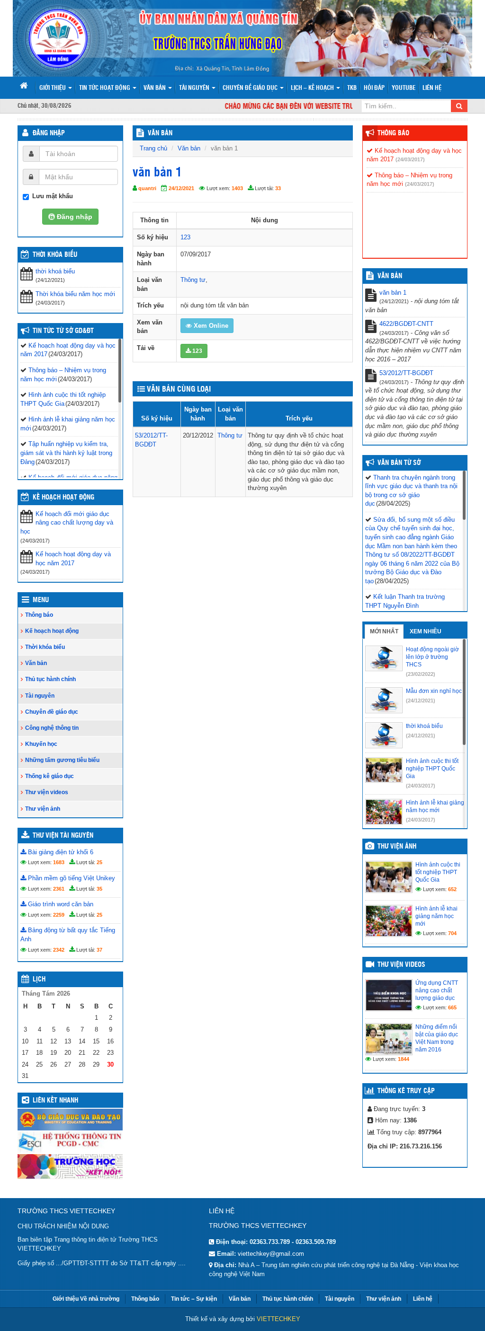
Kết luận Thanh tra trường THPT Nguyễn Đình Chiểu (405, 605)
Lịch (39, 979)
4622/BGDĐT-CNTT (406, 323)
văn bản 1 (392, 292)
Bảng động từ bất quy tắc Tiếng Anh (67, 935)
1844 (403, 1059)
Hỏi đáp (374, 88)
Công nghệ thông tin (52, 728)
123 (185, 237)
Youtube (403, 88)
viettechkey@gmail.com (271, 1253)
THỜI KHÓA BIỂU (55, 255)
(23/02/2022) (420, 674)
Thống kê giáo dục (49, 776)
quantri (147, 188)
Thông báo (39, 615)
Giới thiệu (53, 88)
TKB (352, 88)
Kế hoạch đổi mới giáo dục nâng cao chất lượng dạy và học (66, 522)
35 (99, 889)
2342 (58, 950)
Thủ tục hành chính (50, 679)
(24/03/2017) (410, 159)
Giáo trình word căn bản (59, 904)
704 (452, 933)
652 (452, 889)
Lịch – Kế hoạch (313, 88)
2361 (58, 889)
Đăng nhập (49, 133)
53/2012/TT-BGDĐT (406, 373)
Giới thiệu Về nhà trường (86, 1299)
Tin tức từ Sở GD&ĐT (63, 331)
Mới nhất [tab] (384, 631)
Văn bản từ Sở (399, 463)
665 (452, 1007)
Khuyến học (41, 744)
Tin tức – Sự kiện (194, 1299)
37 (99, 950)
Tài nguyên (195, 88)
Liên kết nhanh (55, 1100)
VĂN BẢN (160, 133)
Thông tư (193, 279)
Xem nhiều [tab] (425, 631)
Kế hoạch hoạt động (63, 497)
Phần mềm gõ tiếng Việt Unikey (70, 878)
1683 (58, 862)
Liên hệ (431, 88)
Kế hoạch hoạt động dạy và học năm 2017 (73, 559)
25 (99, 862)
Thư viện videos (46, 792)
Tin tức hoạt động (105, 88)
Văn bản (155, 88)
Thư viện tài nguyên (63, 835)
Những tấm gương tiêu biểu (62, 760)
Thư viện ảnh (42, 809)
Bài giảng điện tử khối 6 (59, 852)
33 (278, 188)
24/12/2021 (181, 188)
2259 (58, 915)
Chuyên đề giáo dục (251, 88)
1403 (237, 188)
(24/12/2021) (420, 700)
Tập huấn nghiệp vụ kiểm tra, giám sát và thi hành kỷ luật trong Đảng (66, 452)
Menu (41, 600)
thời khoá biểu (55, 271)
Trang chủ (153, 148)
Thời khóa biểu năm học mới (75, 294)
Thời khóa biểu (45, 647)
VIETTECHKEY (278, 1318)
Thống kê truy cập (406, 1091)
